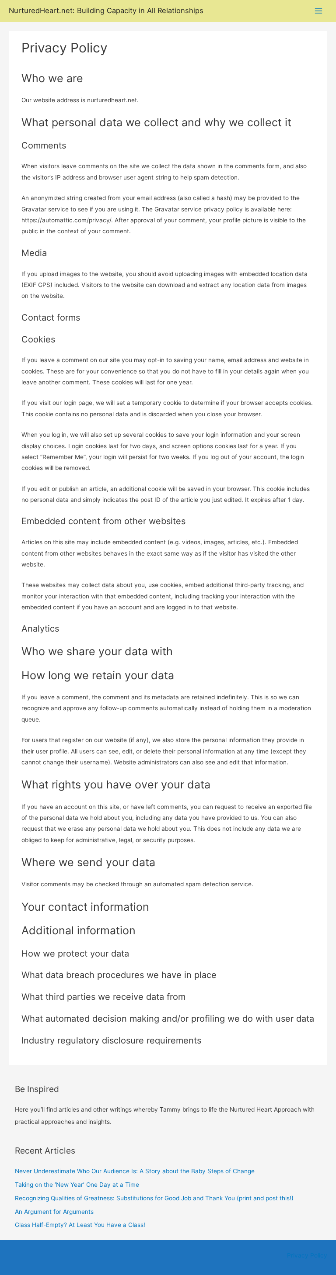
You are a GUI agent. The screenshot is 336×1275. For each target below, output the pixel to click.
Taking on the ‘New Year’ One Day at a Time (77, 1184)
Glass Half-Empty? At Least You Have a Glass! (80, 1224)
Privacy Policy (307, 1255)
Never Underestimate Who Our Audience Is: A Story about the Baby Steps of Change (135, 1171)
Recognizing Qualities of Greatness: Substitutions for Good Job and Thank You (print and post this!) (154, 1198)
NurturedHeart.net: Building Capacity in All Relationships (106, 10)
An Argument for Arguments (54, 1211)
